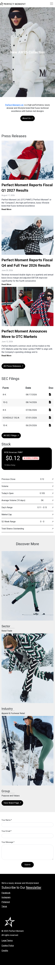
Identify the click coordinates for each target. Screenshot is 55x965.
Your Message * (8, 842)
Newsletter (33, 887)
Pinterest (6, 902)
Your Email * (7, 831)
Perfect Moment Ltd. (14, 105)
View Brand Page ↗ (12, 803)
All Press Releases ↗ (13, 366)
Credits (5, 950)
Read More (6, 209)
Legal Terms (7, 940)
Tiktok (4, 906)
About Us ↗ (27, 118)
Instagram (6, 897)
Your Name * (7, 820)
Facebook (6, 893)
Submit (27, 865)
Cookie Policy (8, 945)
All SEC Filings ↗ (11, 435)
